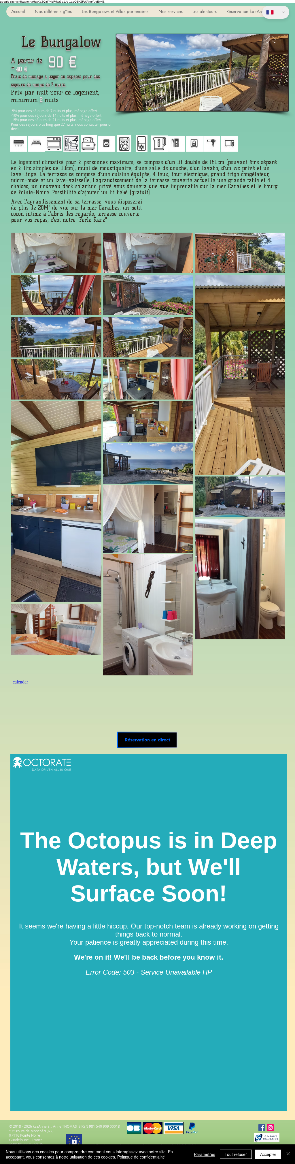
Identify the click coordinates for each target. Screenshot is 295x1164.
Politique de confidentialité (141, 1157)
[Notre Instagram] (270, 1127)
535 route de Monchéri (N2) (31, 1131)
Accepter (268, 1154)
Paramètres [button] (204, 1154)
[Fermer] (288, 1154)
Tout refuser (236, 1154)
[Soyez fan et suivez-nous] (261, 1127)
